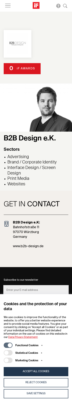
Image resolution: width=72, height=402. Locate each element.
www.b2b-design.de (28, 246)
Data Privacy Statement (23, 337)
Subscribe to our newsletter (21, 280)
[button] (56, 6)
